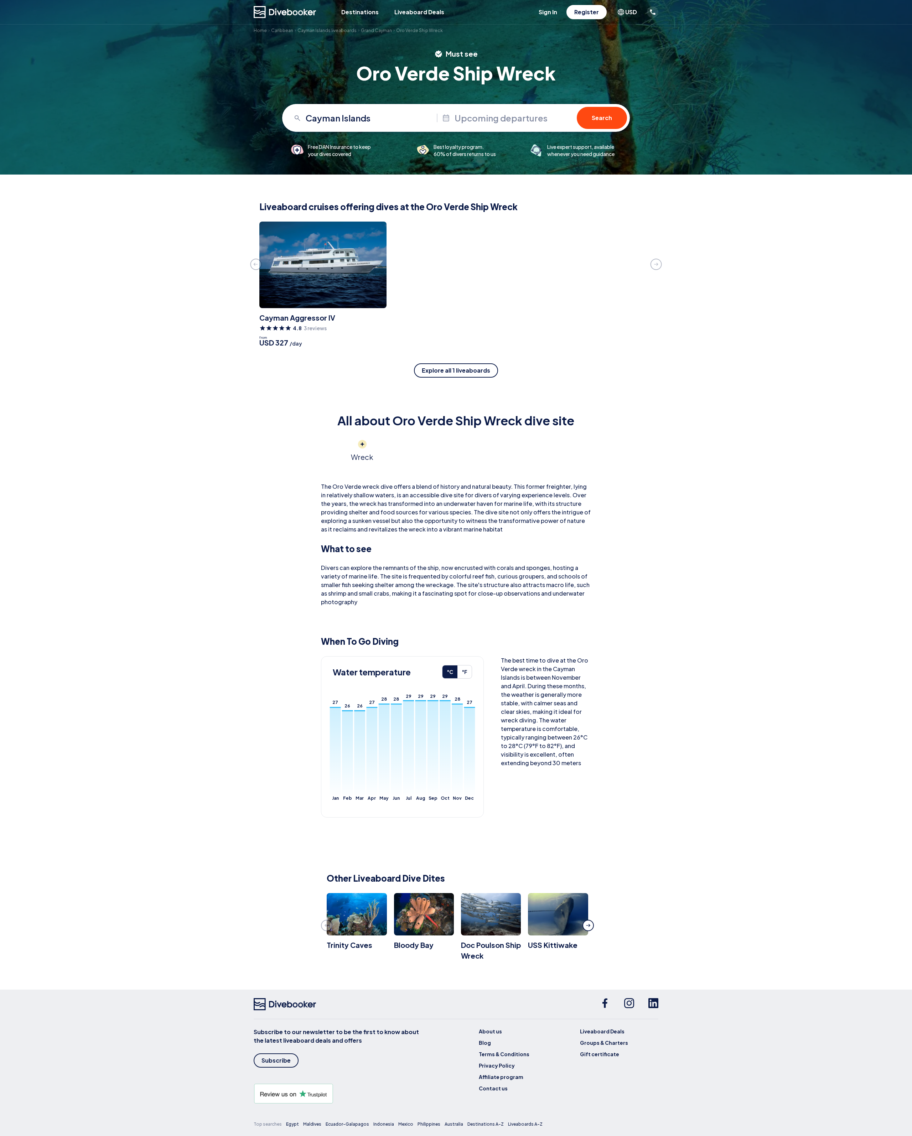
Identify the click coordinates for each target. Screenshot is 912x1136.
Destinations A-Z (485, 1124)
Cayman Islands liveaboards (327, 30)
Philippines (429, 1124)
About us (490, 1031)
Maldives (312, 1124)
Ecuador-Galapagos (347, 1124)
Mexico (405, 1124)
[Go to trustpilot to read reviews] (338, 1093)
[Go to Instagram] (629, 1004)
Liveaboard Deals (419, 12)
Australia (454, 1124)
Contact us (493, 1088)
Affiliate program (501, 1077)
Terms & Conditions (504, 1054)
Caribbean (282, 30)
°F (464, 672)
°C (450, 672)
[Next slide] (656, 264)
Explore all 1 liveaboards (456, 370)
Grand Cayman (376, 30)
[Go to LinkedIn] (653, 1004)
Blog (485, 1042)
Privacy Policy (497, 1065)
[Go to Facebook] (605, 1004)
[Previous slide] (255, 264)
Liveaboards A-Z (525, 1124)
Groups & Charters (604, 1042)
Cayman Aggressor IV (297, 317)
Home (260, 30)
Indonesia (383, 1124)
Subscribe (276, 1060)
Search (602, 117)
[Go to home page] (285, 12)
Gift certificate (599, 1054)
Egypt (292, 1124)
